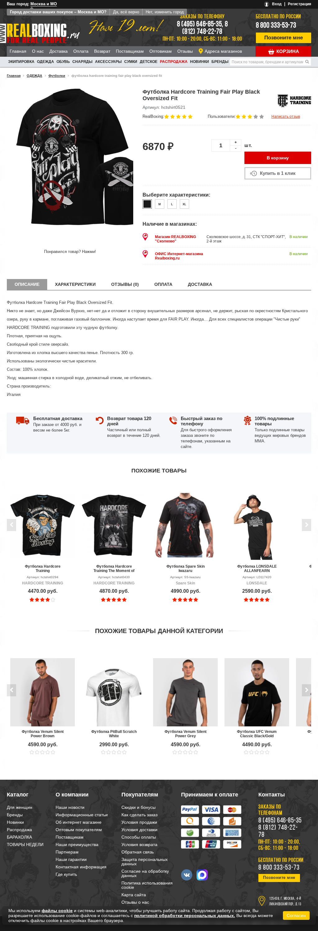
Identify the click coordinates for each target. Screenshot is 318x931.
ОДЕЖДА (45, 62)
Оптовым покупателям (79, 829)
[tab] (27, 284)
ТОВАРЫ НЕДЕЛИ (25, 844)
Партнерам (67, 851)
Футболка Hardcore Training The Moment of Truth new (113, 568)
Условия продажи (139, 822)
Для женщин (19, 807)
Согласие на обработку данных (145, 873)
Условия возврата (139, 844)
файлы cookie (57, 910)
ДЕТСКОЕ (148, 62)
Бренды (220, 62)
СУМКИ (130, 62)
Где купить (66, 874)
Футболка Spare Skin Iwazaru (185, 568)
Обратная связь (137, 851)
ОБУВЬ (63, 62)
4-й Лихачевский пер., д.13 (285, 901)
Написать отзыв (285, 116)
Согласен (296, 915)
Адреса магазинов (223, 51)
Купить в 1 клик (278, 173)
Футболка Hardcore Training (43, 568)
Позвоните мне (283, 38)
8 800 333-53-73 (276, 25)
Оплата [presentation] (163, 284)
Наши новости (70, 807)
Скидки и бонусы (138, 807)
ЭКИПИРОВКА (21, 62)
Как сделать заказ (139, 814)
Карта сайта (133, 894)
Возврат (102, 51)
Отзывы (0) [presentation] (125, 284)
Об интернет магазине (79, 822)
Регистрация (299, 4)
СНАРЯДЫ (82, 62)
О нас (38, 51)
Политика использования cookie (147, 885)
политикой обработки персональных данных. (184, 915)
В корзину (278, 157)
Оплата (81, 51)
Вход (277, 4)
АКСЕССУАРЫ (108, 62)
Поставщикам (130, 51)
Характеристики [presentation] (75, 284)
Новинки (199, 62)
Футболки (56, 76)
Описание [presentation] (27, 284)
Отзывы (185, 51)
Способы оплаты (138, 837)
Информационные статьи (82, 814)
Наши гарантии (71, 859)
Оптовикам (160, 51)
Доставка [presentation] (200, 284)
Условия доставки (139, 829)
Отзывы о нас (135, 902)
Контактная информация (81, 866)
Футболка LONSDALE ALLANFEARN (257, 568)
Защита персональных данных (144, 861)
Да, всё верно (126, 12)
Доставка (58, 51)
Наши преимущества (77, 844)
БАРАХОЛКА (19, 837)
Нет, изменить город (165, 12)
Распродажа (174, 62)
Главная (18, 51)
